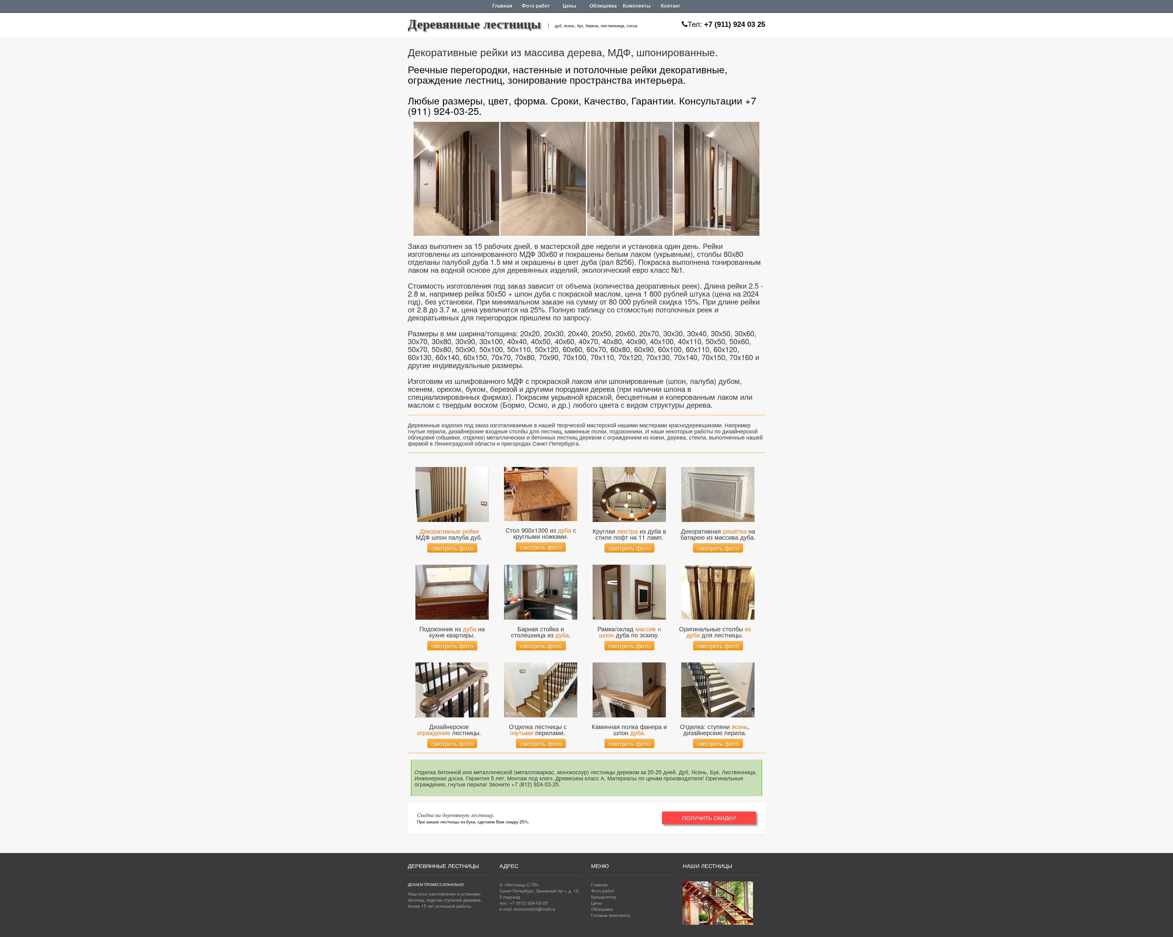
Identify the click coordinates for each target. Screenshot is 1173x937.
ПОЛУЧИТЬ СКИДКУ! (709, 818)
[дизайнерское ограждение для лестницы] (452, 689)
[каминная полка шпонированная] (629, 689)
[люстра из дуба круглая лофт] (629, 494)
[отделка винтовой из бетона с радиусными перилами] (540, 689)
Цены (569, 6)
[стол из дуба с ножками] (540, 493)
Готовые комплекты (610, 915)
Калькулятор (603, 897)
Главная (502, 6)
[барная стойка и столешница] (540, 591)
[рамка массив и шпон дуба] (629, 591)
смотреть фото (452, 547)
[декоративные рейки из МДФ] (456, 177)
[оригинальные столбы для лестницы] (718, 591)
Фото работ (536, 6)
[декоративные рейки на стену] (452, 494)
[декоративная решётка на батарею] (718, 494)
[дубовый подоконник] (452, 591)
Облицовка (603, 6)
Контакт (670, 6)
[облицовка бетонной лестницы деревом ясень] (718, 689)
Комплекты (637, 6)
